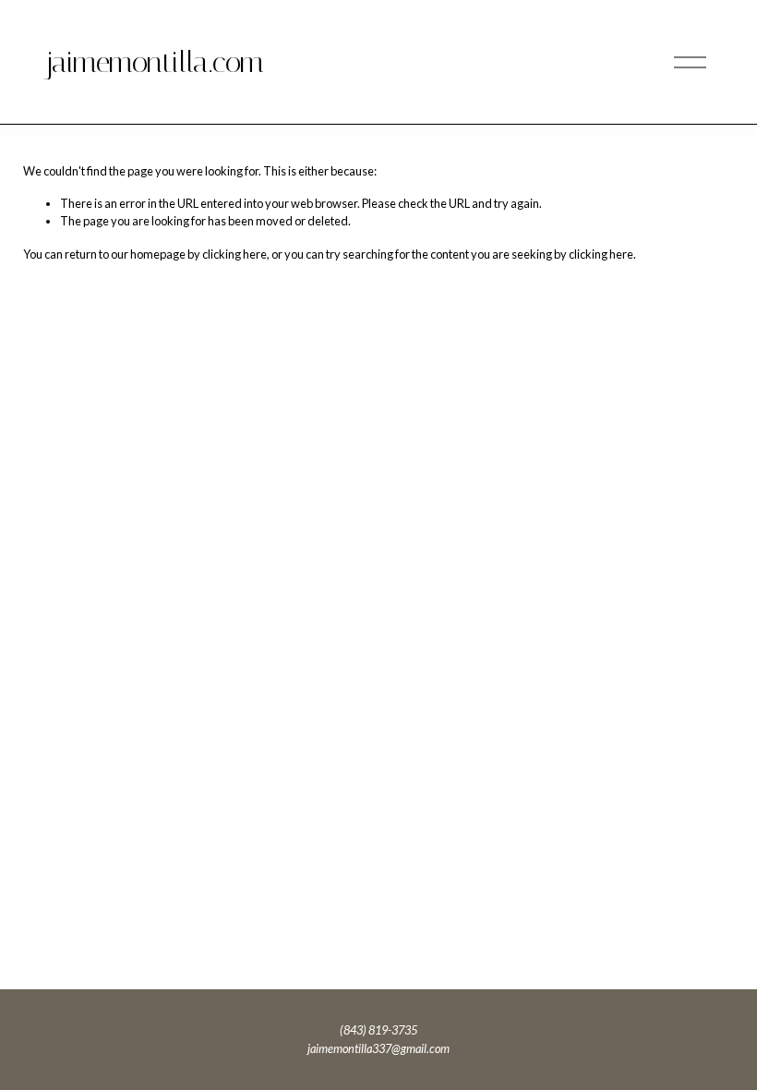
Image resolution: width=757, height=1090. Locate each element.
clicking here (234, 254)
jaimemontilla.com (154, 62)
